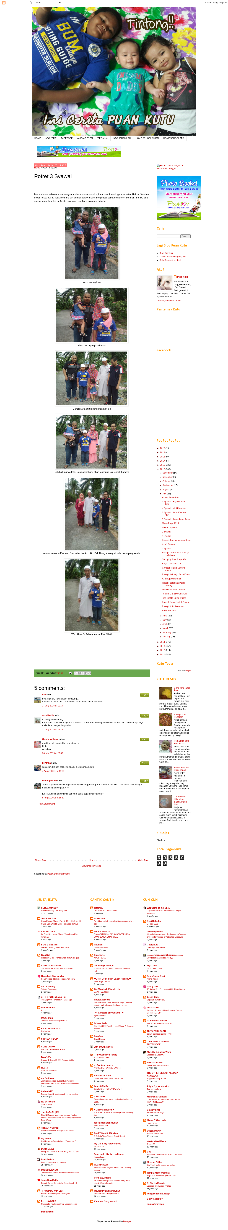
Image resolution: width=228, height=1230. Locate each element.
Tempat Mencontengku (158, 1173)
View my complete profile (169, 300)
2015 (162, 469)
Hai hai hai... (46, 1031)
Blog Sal (45, 955)
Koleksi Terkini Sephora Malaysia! (55, 1193)
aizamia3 (98, 908)
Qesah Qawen (154, 1131)
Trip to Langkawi (154, 1089)
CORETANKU (48, 1046)
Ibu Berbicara (48, 1101)
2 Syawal (166, 532)
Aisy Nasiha (48, 715)
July (164, 493)
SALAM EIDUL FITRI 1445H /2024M (56, 968)
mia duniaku (47, 1212)
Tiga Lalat (152, 965)
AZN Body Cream (101, 1057)
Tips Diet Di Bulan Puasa (174, 598)
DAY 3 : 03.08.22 (101, 992)
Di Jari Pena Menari (157, 1020)
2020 (162, 448)
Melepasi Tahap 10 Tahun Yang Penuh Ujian (60, 1152)
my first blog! (48, 1078)
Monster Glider (154, 1162)
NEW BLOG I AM (154, 968)
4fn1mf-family (48, 986)
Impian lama (99, 1157)
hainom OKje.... (101, 1023)
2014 (162, 642)
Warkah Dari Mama (156, 1141)
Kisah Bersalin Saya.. (156, 1113)
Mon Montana (48, 1007)
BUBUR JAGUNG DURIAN (53, 1049)
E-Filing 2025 (152, 924)
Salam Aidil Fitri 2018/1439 (158, 1065)
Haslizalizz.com (102, 1000)
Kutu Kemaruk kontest (170, 260)
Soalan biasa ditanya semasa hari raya (58, 979)
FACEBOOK (67, 138)
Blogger (127, 1221)
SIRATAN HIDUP (49, 1039)
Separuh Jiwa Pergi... (156, 1000)
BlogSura (98, 1036)
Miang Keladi (152, 979)
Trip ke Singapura (48, 989)
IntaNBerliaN (47, 1159)
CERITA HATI (100, 1096)
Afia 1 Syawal (168, 544)
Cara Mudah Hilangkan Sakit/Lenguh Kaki (180, 800)
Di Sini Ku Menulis (156, 1183)
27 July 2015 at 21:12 (52, 729)
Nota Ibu (98, 944)
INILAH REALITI (102, 931)
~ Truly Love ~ (48, 931)
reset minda (152, 1123)
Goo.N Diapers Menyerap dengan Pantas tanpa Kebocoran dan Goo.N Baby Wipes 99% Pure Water (61, 1117)
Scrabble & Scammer (156, 1055)
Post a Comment (47, 804)
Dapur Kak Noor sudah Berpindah (108, 1078)
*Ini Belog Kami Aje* (104, 965)
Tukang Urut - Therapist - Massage (56, 1000)
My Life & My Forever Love (107, 1143)
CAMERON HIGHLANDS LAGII (107, 1089)
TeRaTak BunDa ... (156, 1062)
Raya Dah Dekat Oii (171, 563)
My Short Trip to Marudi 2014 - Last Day (164, 1154)
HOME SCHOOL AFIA (173, 138)
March (165, 628)
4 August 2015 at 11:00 (53, 771)
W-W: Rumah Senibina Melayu (160, 958)
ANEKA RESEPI (85, 138)
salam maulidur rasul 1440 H (159, 1034)
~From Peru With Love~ (53, 1191)
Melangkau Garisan (157, 1096)
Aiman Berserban (170, 497)
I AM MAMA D (101, 1165)
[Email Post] (70, 673)
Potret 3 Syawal (169, 527)
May (164, 620)
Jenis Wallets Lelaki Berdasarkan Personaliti (60, 1173)
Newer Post (40, 860)
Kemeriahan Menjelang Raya (176, 540)
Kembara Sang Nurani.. (106, 1201)
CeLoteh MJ (47, 1091)
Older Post (143, 860)
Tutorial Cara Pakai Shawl (174, 593)
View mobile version (92, 866)
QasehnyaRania (50, 739)
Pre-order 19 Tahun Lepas (105, 911)
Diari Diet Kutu (166, 253)
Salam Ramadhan (48, 1070)
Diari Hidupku (154, 921)
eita (44, 694)
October (166, 481)
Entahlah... (99, 955)
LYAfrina (46, 763)
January (166, 636)
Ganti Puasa (99, 1039)
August (166, 489)
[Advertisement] (91, 832)
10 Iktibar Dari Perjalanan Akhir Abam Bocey (166, 989)
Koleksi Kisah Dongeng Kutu (173, 256)
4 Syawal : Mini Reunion (174, 508)
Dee (149, 1152)
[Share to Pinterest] (89, 673)
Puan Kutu (182, 277)
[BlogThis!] (79, 673)
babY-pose (99, 918)
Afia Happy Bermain (172, 578)
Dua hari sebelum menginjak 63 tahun (57, 1131)
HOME (37, 138)
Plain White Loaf (101, 1125)
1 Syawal (166, 536)
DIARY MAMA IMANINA (106, 1133)
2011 (162, 654)
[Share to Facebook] (86, 673)
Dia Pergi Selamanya (156, 947)
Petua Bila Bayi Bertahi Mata (181, 742)
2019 (162, 452)
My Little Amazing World (159, 1052)
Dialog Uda (152, 986)
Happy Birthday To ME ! (157, 1078)
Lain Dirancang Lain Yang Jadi (54, 911)
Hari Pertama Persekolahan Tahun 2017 (58, 1141)
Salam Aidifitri (46, 1104)
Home (37, 167)
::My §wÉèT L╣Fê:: (50, 1112)
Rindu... (44, 1010)
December (167, 473)
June (165, 615)
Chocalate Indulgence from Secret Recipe (59, 1204)
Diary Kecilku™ (155, 1199)
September (168, 485)
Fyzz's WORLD (48, 1201)
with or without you (103, 1047)
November (167, 477)
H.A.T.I (44, 1068)
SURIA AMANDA (49, 908)
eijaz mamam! (100, 1015)
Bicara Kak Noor (102, 1075)
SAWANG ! (99, 1146)
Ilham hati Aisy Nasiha (52, 976)
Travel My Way (48, 918)
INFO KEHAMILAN (122, 138)
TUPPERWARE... (154, 1044)
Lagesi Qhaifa (101, 1086)
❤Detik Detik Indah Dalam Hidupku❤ (112, 979)
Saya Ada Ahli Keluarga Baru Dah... (162, 1175)
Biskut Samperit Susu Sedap (181, 768)
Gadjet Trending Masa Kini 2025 (55, 947)
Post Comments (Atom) (58, 874)
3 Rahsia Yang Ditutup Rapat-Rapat (109, 1136)
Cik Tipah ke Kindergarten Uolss (161, 1165)
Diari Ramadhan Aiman (173, 589)
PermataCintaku (102, 1178)
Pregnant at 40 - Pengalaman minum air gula (60, 958)
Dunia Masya (47, 1149)
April (164, 624)
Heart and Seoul (101, 947)
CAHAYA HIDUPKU (51, 965)
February (167, 632)
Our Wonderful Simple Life (107, 989)
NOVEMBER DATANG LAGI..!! (107, 1068)
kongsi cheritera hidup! (158, 1193)
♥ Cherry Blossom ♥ (104, 1110)
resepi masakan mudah (106, 1123)
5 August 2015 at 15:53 (53, 797)
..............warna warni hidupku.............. (165, 955)
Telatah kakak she (155, 1133)
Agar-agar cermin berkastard (53, 1162)
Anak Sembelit (169, 610)
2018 (162, 456)
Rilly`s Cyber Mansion (158, 1086)
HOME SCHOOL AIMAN (147, 138)
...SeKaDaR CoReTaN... (158, 1041)
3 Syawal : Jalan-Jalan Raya (176, 519)
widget (188, 671)
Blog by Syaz (153, 1110)
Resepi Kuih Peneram (172, 606)
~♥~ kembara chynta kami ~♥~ (109, 1013)
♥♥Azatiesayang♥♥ (103, 1065)
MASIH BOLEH (100, 958)
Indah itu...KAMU (49, 1170)
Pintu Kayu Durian (102, 981)
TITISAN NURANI (49, 1128)
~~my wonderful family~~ (107, 1055)
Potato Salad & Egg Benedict (106, 1193)
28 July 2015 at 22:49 (52, 753)
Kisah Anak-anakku (51, 1028)
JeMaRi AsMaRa (49, 1180)
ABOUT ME (50, 138)
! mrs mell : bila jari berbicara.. (109, 1154)
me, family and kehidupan (107, 1191)
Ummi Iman (47, 1018)
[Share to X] (83, 673)
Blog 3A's (46, 1057)
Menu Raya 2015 (170, 523)
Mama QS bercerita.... (158, 1120)
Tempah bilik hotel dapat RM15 (54, 1021)
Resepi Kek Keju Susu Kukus (176, 574)
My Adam (46, 1138)
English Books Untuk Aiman (175, 602)
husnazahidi (153, 1007)
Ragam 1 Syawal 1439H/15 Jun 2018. (57, 1060)
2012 (162, 650)
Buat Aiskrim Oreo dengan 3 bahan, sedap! (59, 1094)
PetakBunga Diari (156, 976)
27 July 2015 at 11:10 (52, 705)
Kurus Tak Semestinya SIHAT (160, 1023)
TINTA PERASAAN (156, 1031)
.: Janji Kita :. (153, 944)
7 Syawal (166, 548)
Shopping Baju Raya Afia (174, 559)
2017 (162, 461)
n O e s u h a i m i (49, 944)
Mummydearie (49, 780)
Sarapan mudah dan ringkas (159, 1186)
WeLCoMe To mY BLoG (158, 908)
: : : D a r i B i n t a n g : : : (53, 997)
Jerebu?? (151, 1144)
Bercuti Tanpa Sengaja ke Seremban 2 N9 (59, 1183)
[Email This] (76, 673)
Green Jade (153, 997)
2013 (162, 646)
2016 (162, 465)
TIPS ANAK (102, 138)
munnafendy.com (155, 1204)
